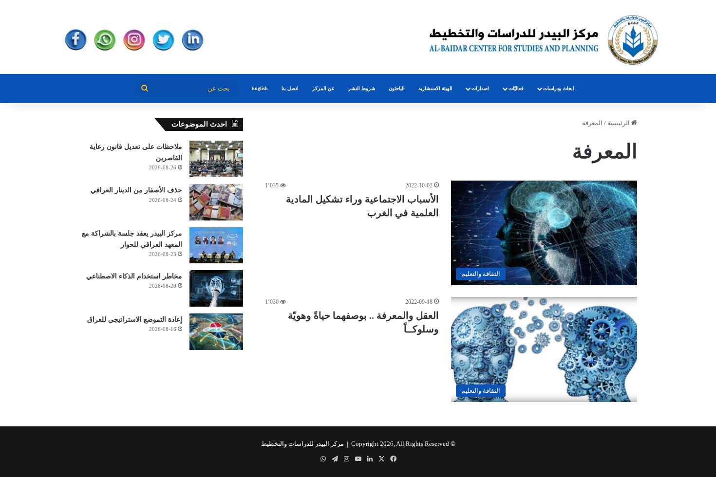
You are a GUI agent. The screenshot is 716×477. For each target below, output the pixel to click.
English (259, 88)
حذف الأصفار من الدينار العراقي (136, 190)
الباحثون (397, 88)
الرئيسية (619, 123)
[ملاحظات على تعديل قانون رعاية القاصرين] (216, 159)
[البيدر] (358, 37)
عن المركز (323, 88)
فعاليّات (516, 88)
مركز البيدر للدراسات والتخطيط (302, 443)
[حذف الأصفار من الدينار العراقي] (216, 202)
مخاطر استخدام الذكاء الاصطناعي (134, 276)
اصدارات (480, 88)
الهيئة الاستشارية (435, 88)
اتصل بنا (290, 88)
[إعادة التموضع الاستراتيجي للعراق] (216, 331)
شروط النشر (361, 88)
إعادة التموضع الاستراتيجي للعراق (134, 319)
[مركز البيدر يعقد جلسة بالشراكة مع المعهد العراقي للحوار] (216, 245)
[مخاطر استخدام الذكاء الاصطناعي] (216, 288)
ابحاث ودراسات (558, 88)
